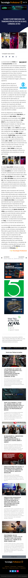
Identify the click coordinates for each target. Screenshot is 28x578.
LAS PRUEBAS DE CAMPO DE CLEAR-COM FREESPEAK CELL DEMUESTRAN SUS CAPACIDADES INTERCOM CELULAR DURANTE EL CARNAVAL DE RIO (13, 372)
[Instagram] (18, 571)
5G (2, 337)
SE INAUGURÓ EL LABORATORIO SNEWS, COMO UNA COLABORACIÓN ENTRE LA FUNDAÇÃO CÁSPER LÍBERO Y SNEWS (13, 439)
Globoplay (7, 338)
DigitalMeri (24, 576)
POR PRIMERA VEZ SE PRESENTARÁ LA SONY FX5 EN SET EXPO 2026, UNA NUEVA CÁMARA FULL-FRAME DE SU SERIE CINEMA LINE (13, 538)
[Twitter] (13, 571)
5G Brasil (6, 337)
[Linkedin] (15, 571)
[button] (24, 2)
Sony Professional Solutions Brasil (12, 340)
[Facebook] (10, 571)
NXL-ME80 (17, 338)
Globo (3, 338)
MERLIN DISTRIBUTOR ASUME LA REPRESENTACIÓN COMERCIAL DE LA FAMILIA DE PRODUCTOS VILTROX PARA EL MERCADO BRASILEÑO (14, 469)
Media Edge (12, 338)
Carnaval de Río (14, 337)
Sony (21, 338)
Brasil (9, 337)
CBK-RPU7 (20, 337)
